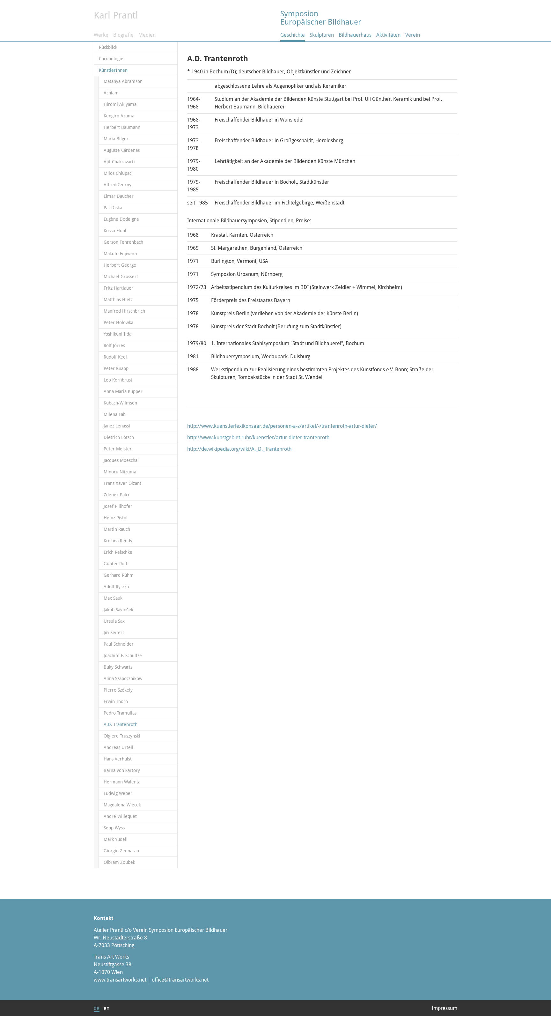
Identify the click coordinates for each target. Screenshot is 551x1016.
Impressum (444, 1008)
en (106, 1008)
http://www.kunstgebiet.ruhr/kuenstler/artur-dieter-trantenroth (258, 437)
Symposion (320, 17)
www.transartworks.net (120, 980)
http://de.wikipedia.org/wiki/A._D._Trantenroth (239, 449)
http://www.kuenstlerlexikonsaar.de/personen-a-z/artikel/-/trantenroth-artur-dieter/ (282, 426)
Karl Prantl (116, 15)
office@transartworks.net (180, 980)
